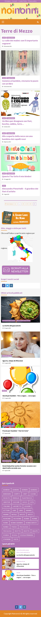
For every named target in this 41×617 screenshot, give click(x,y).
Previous (9, 204)
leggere (27, 506)
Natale (14, 514)
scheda (6, 535)
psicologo (7, 531)
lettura (6, 510)
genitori (6, 502)
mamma (29, 510)
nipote (22, 514)
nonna (26, 518)
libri (14, 510)
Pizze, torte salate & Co (23, 320)
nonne (34, 518)
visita (16, 539)
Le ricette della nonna (9, 320)
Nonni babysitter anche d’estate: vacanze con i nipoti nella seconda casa (19, 467)
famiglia (16, 498)
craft (25, 494)
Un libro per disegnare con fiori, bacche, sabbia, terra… (17, 122)
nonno (6, 527)
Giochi (4, 390)
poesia (14, 527)
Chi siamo (8, 1)
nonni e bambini (17, 523)
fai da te (6, 498)
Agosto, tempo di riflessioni (12, 361)
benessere (7, 494)
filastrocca (27, 498)
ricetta (18, 531)
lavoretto (17, 506)
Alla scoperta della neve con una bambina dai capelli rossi (17, 137)
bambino (34, 490)
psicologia (24, 527)
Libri (4, 37)
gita (32, 502)
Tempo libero (10, 37)
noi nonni (17, 518)
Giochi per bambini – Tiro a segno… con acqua (19, 396)
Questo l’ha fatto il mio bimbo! (17, 176)
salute (35, 531)
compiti (17, 494)
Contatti (14, 1)
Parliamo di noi (7, 356)
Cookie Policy (23, 1)
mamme (6, 514)
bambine (16, 490)
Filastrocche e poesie (9, 426)
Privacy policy (32, 1)
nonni (5, 523)
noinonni (7, 518)
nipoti (30, 514)
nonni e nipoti (31, 523)
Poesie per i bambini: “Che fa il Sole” (15, 431)
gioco (24, 502)
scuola (14, 535)
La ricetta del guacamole (11, 326)
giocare (16, 502)
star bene (7, 539)
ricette (27, 531)
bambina (6, 490)
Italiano (6, 506)
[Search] (38, 22)
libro (21, 510)
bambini (25, 490)
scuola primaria (26, 535)
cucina (33, 494)
